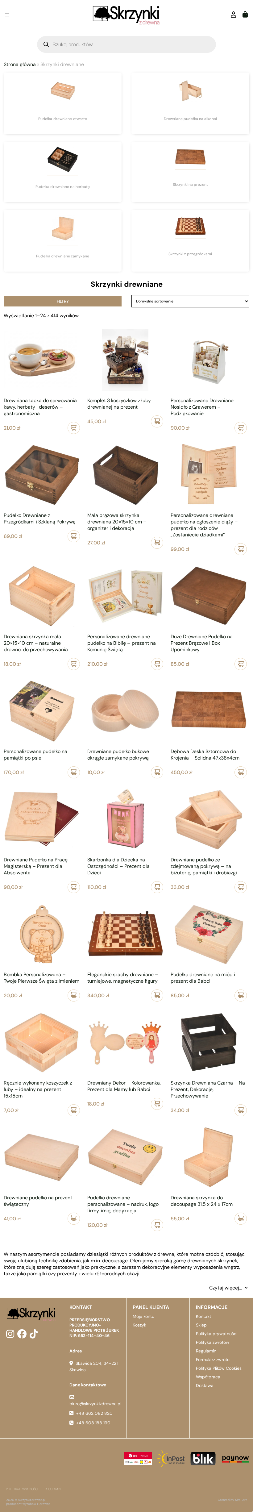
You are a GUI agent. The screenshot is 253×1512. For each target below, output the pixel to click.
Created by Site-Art (232, 1500)
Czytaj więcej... (225, 1288)
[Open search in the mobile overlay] (126, 44)
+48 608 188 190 (93, 1423)
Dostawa (205, 1385)
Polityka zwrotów (212, 1342)
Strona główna (20, 64)
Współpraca (208, 1377)
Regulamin (206, 1351)
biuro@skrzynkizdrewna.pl (95, 1403)
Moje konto (143, 1316)
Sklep (201, 1325)
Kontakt (203, 1316)
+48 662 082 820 (94, 1413)
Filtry (63, 301)
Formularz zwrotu (213, 1359)
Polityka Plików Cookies (219, 1368)
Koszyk (139, 1325)
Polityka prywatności (216, 1333)
